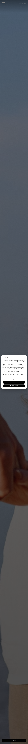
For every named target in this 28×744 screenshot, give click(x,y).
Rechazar (14, 382)
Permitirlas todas (14, 385)
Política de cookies (6, 375)
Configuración (14, 378)
